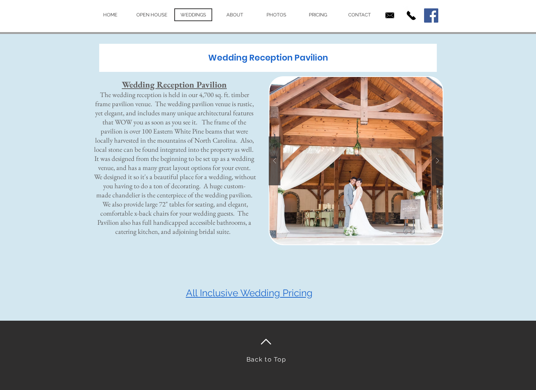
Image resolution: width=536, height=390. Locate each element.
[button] (355, 160)
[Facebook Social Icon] (431, 15)
